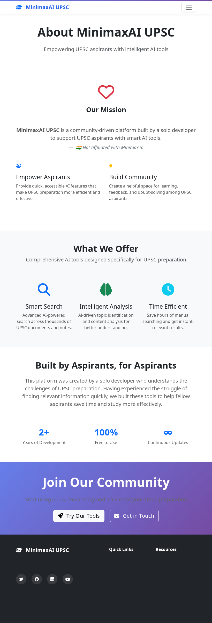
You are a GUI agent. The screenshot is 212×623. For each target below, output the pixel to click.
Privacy (143, 607)
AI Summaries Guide (175, 582)
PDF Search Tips (171, 574)
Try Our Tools (82, 515)
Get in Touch (137, 515)
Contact (116, 568)
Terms (160, 607)
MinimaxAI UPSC (47, 7)
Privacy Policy (122, 576)
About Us (118, 559)
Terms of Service (125, 584)
